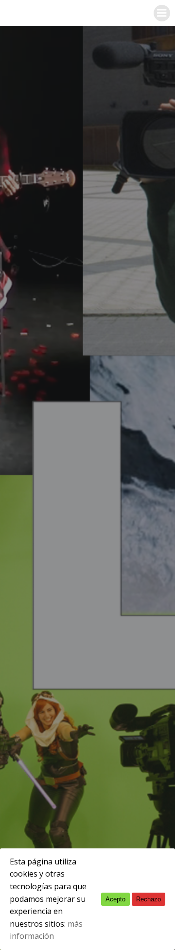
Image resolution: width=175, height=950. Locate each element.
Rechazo (148, 899)
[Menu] (162, 13)
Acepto (115, 899)
